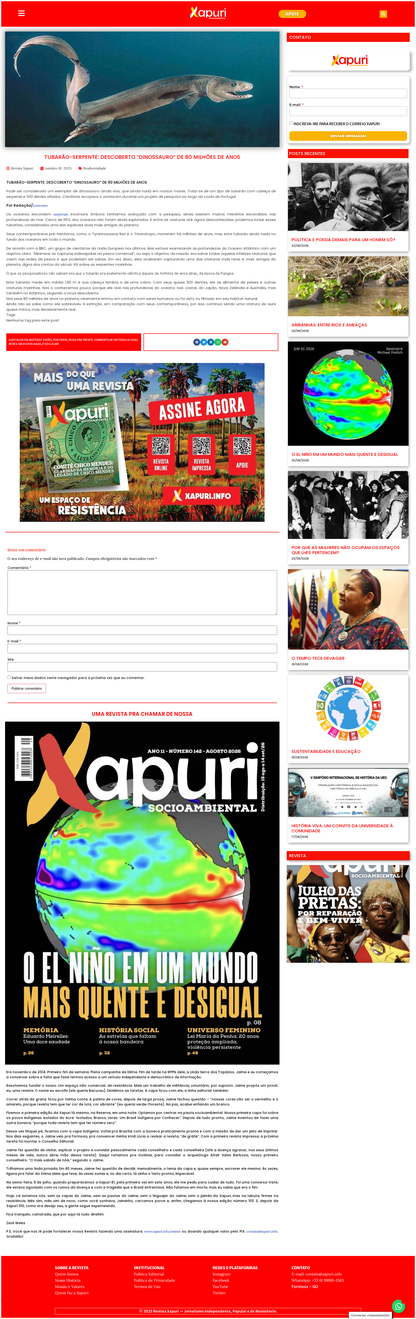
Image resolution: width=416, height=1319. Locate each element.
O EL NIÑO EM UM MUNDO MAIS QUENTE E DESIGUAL (345, 454)
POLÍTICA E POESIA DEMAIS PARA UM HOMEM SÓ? (343, 240)
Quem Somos (66, 1274)
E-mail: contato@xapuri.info (317, 1274)
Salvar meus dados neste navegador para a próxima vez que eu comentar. (78, 677)
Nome (13, 623)
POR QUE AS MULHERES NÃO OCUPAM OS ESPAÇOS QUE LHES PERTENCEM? (346, 550)
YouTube (220, 1286)
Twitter (219, 1292)
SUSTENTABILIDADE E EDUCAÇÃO (326, 751)
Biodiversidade (94, 168)
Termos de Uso (147, 1286)
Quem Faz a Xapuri (72, 1292)
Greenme (40, 205)
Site (10, 659)
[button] (383, 14)
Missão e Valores (69, 1286)
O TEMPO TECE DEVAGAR (318, 658)
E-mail (14, 641)
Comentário (19, 567)
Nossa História (67, 1280)
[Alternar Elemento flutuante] (398, 1306)
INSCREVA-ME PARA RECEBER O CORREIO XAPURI (336, 123)
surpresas (60, 214)
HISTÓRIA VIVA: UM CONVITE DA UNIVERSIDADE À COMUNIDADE (342, 828)
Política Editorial (149, 1274)
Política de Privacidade (154, 1280)
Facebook (221, 1280)
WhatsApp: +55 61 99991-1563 (318, 1280)
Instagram (221, 1274)
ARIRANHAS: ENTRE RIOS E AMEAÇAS (329, 325)
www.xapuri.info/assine (162, 1231)
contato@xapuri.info (262, 1231)
